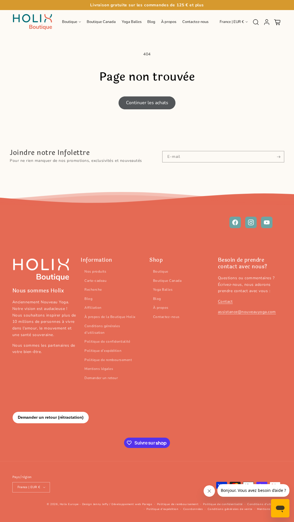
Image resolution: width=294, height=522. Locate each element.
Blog (88, 298)
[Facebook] (235, 222)
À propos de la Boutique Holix (110, 317)
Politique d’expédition (102, 350)
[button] (71, 22)
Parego (147, 504)
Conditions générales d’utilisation (102, 329)
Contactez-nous (166, 317)
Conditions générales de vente (230, 509)
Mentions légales (98, 368)
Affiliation (93, 307)
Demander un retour (101, 378)
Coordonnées (193, 509)
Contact (225, 301)
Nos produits (95, 271)
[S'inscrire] (278, 156)
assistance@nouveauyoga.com (247, 312)
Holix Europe (69, 504)
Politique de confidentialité (107, 341)
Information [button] (96, 260)
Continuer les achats (147, 103)
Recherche (93, 289)
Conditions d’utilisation (264, 504)
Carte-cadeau (95, 280)
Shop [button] (156, 260)
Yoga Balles (163, 289)
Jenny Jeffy (101, 504)
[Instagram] (251, 222)
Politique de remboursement (108, 360)
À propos (161, 307)
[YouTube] (266, 222)
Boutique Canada (167, 280)
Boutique (160, 271)
